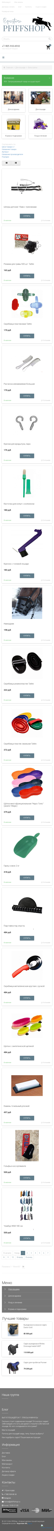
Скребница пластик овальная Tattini (20, 744)
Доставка (6, 1453)
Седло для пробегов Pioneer (35, 1362)
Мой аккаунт (6, 2)
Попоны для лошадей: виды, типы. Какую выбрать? (23, 1434)
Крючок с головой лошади (16, 564)
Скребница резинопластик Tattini (19, 684)
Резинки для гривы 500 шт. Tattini (19, 264)
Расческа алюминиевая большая (19, 384)
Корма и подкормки (13, 136)
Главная (9, 68)
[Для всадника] (13, 97)
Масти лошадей (8, 1430)
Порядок (5, 157)
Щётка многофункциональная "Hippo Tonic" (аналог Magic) (24, 804)
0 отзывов (46, 220)
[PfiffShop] (27, 25)
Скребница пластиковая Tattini (18, 324)
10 (13, 1257)
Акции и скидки (41, 7)
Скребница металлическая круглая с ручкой (24, 986)
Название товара (9, 149)
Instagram (7, 1498)
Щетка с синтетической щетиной (19, 1046)
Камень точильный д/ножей (16, 1106)
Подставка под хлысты (14, 926)
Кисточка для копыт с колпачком (19, 504)
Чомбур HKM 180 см (13, 1226)
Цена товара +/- (8, 147)
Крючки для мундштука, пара (17, 444)
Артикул (5, 152)
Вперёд (20, 1257)
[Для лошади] (40, 97)
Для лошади (20, 68)
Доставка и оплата (8, 7)
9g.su (30, 1523)
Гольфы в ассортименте (15, 1166)
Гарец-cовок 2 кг (11, 866)
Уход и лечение (40, 136)
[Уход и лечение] (40, 124)
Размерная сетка (7, 11)
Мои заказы (18, 2)
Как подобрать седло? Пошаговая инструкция (21, 1437)
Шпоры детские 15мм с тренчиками (20, 207)
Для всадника (13, 109)
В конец (29, 1257)
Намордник (9, 624)
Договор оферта (9, 1471)
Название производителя (12, 154)
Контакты (28, 7)
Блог (19, 7)
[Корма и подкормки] (13, 124)
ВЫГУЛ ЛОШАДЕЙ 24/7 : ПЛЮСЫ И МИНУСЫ (20, 1418)
